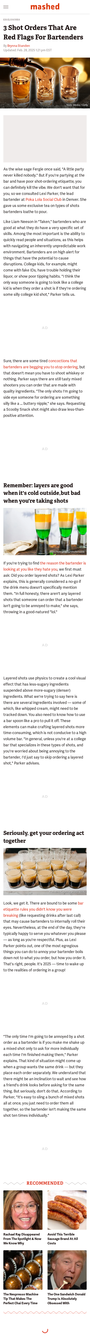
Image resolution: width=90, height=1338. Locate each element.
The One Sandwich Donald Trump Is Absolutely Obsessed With (66, 1298)
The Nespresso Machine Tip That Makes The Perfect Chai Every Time (20, 1298)
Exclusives (11, 20)
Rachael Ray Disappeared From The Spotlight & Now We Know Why (22, 1238)
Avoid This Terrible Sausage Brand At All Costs (63, 1238)
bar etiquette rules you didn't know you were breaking (43, 909)
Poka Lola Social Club (44, 199)
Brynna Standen (18, 46)
